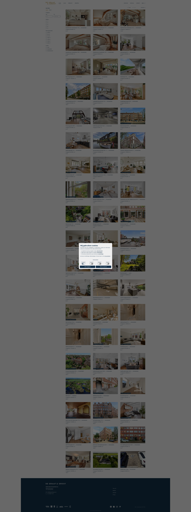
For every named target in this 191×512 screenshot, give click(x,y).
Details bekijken (95, 259)
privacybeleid (107, 256)
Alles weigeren (87, 266)
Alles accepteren (103, 266)
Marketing (107, 262)
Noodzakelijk (83, 262)
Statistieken (99, 262)
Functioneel (91, 262)
